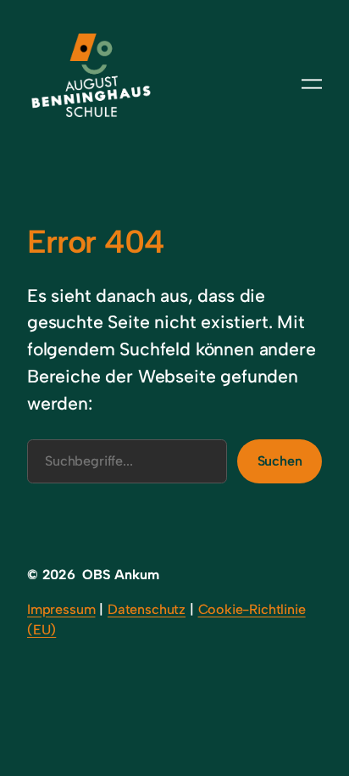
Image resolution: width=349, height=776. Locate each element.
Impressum (61, 609)
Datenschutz (147, 609)
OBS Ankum (120, 575)
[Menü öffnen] (312, 84)
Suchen (280, 461)
